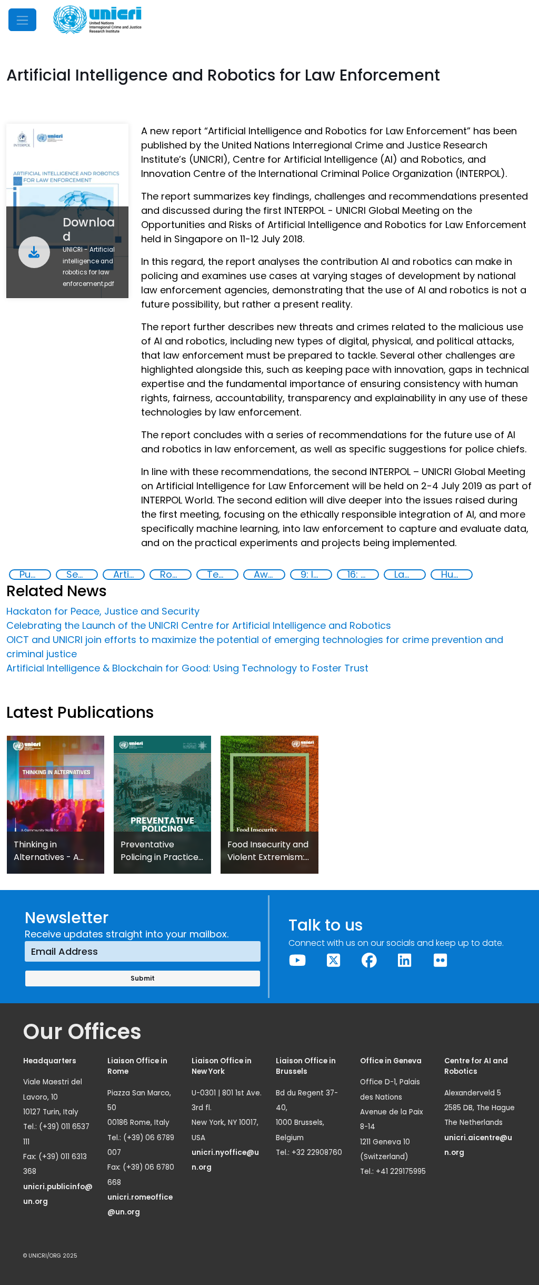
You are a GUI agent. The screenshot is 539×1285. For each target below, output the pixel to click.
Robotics (175, 574)
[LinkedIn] (404, 960)
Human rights (456, 574)
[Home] (97, 19)
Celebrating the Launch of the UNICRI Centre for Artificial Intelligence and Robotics (198, 625)
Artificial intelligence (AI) (128, 574)
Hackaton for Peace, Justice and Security (102, 611)
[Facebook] (369, 960)
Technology (222, 574)
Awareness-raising (269, 574)
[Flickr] (440, 960)
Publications (34, 574)
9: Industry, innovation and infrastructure (316, 574)
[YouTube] (297, 960)
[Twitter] (333, 960)
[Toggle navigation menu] (22, 19)
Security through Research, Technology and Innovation (81, 574)
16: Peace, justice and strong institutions (362, 574)
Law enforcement (409, 574)
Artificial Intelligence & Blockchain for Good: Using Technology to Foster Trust (187, 668)
